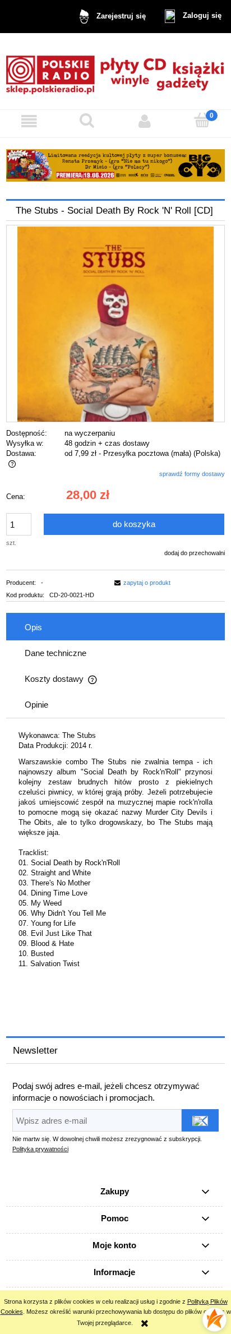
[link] (115, 165)
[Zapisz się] (200, 1120)
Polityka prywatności (40, 1149)
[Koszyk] (202, 120)
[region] (115, 165)
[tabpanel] (115, 863)
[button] (29, 121)
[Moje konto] (144, 121)
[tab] (115, 627)
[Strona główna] (115, 71)
